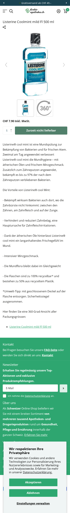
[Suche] (11, 11)
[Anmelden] (58, 11)
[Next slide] (63, 64)
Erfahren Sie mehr (36, 435)
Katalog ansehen (5, 11)
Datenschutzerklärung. (37, 472)
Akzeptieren (33, 482)
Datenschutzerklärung (37, 396)
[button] (3, 3)
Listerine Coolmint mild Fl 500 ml (30, 327)
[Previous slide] (6, 64)
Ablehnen (33, 493)
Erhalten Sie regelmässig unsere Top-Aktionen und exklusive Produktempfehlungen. (27, 376)
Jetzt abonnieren (63, 388)
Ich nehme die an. (31, 396)
